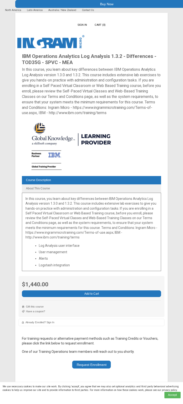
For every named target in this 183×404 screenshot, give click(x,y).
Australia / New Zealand (62, 10)
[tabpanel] (91, 233)
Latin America (35, 10)
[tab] (91, 180)
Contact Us (88, 10)
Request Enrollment (92, 365)
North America (13, 10)
